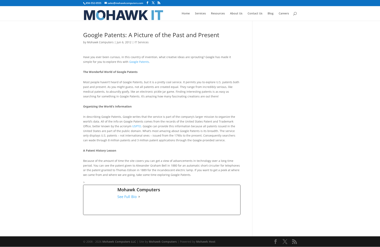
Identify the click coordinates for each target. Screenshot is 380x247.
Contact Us (255, 13)
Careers (284, 13)
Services (200, 13)
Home (186, 13)
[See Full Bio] (139, 196)
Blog (271, 13)
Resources (218, 13)
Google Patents (139, 62)
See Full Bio (127, 196)
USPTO (136, 126)
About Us (236, 13)
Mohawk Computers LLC (119, 241)
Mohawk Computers (100, 42)
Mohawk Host (205, 241)
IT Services (142, 42)
